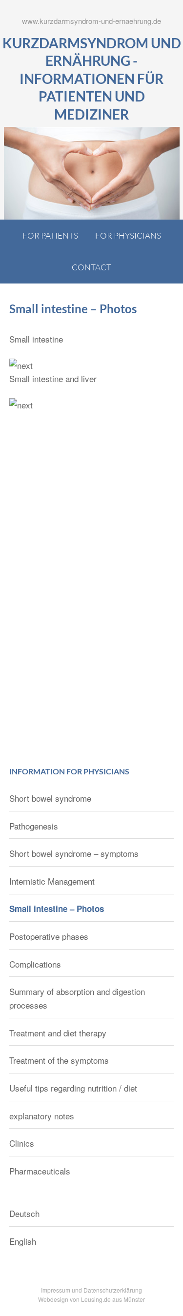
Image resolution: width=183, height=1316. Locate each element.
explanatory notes (41, 1116)
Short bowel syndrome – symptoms (74, 853)
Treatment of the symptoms (59, 1060)
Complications (35, 964)
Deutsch (24, 1213)
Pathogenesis (33, 826)
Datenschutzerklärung (112, 1290)
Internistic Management (52, 881)
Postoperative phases (48, 936)
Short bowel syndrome (50, 798)
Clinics (21, 1143)
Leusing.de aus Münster (113, 1299)
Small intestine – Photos (56, 908)
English (22, 1241)
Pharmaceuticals (39, 1171)
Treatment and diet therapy (57, 1033)
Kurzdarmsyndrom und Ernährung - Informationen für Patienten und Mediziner (91, 78)
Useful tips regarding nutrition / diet (73, 1088)
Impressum (55, 1290)
